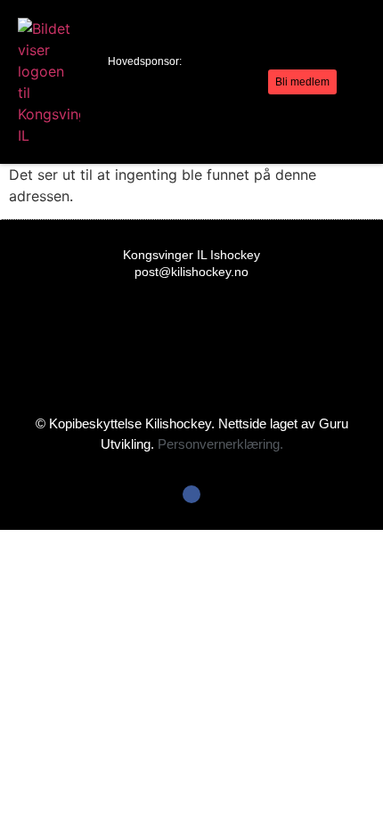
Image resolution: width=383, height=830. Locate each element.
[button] (254, 82)
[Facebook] (191, 494)
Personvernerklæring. (220, 444)
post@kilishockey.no (191, 271)
